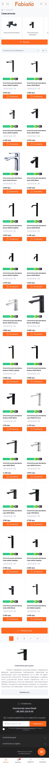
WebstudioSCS (24, 753)
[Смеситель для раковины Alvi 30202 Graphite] (36, 589)
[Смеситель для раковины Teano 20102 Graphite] (12, 114)
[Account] (46, 4)
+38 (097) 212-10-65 (24, 711)
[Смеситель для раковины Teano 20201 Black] (36, 66)
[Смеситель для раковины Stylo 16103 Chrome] (12, 161)
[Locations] (41, 4)
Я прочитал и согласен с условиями (26, 729)
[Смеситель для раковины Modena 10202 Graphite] (12, 351)
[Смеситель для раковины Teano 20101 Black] (36, 114)
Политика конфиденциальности (25, 728)
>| (37, 638)
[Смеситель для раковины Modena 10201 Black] (36, 351)
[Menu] (3, 4)
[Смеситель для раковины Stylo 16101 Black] (36, 161)
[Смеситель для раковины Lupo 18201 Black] (12, 446)
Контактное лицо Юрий (24, 708)
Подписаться (38, 724)
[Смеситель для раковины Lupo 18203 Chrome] (36, 399)
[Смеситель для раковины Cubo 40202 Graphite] (12, 541)
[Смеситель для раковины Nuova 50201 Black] (36, 209)
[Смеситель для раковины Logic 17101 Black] (36, 494)
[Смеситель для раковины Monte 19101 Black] (36, 304)
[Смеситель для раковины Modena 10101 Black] (12, 399)
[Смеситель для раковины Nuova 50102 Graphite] (12, 256)
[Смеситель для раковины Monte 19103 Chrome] (12, 304)
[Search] (7, 4)
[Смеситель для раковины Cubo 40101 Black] (12, 589)
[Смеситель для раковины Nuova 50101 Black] (36, 256)
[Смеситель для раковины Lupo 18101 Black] (12, 494)
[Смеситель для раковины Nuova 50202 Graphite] (12, 209)
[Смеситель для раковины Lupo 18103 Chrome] (36, 446)
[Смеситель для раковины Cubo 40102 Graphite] (36, 541)
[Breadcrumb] (2, 10)
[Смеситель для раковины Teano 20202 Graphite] (12, 66)
